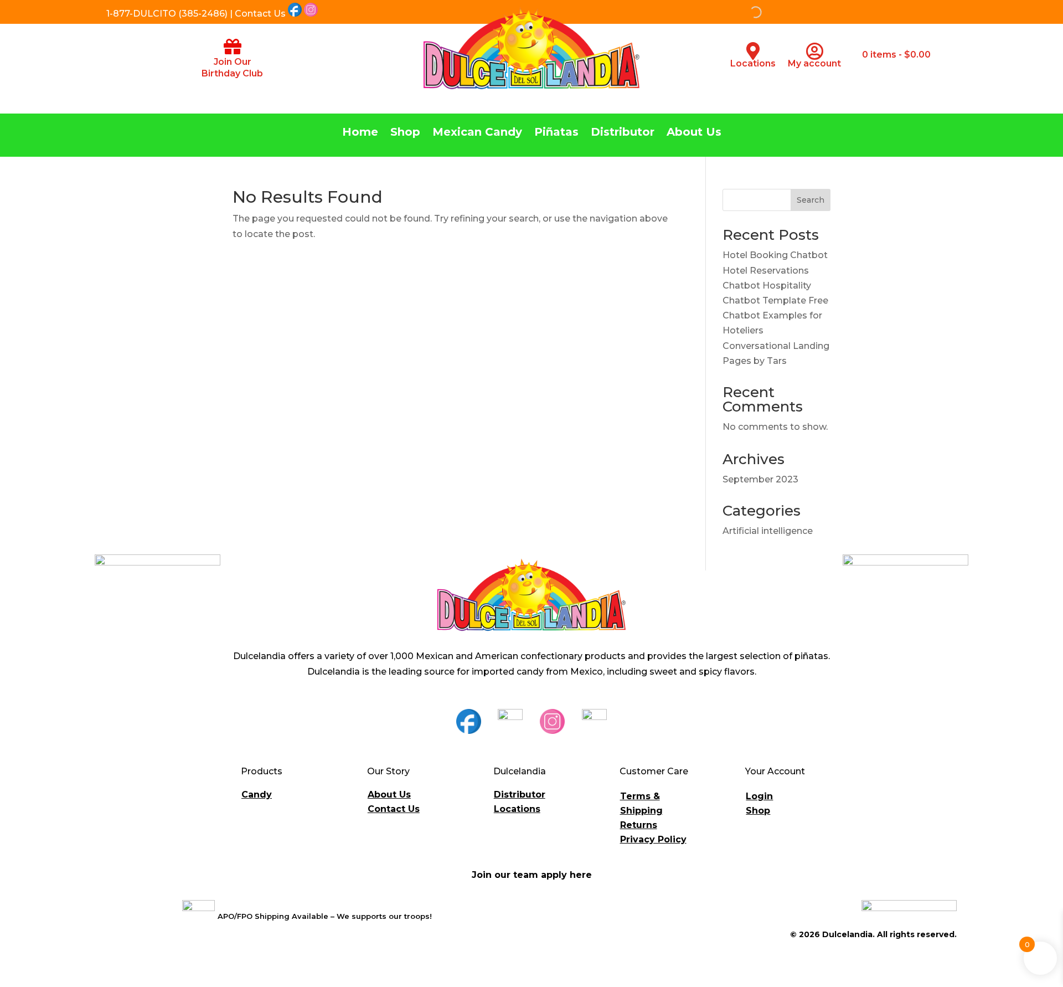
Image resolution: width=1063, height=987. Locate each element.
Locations (753, 63)
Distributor (622, 133)
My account (814, 63)
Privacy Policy (653, 839)
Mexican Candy (477, 133)
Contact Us (394, 809)
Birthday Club (232, 73)
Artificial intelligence (768, 531)
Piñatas (556, 133)
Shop (405, 133)
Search (810, 200)
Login (759, 796)
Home (360, 133)
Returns (638, 825)
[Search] (699, 12)
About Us (694, 133)
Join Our (232, 61)
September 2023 (760, 479)
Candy (256, 794)
